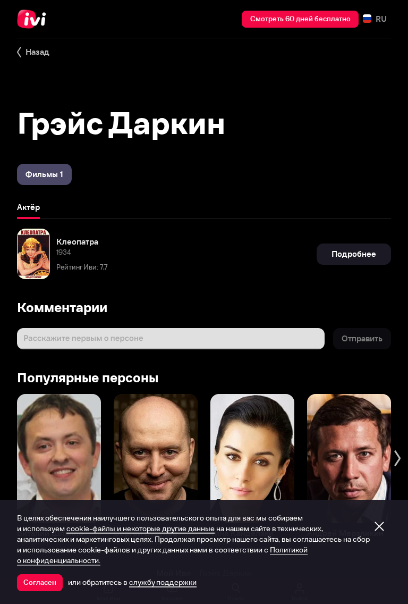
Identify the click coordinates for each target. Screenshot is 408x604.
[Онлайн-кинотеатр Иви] (34, 19)
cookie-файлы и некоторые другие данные (140, 528)
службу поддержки (163, 582)
